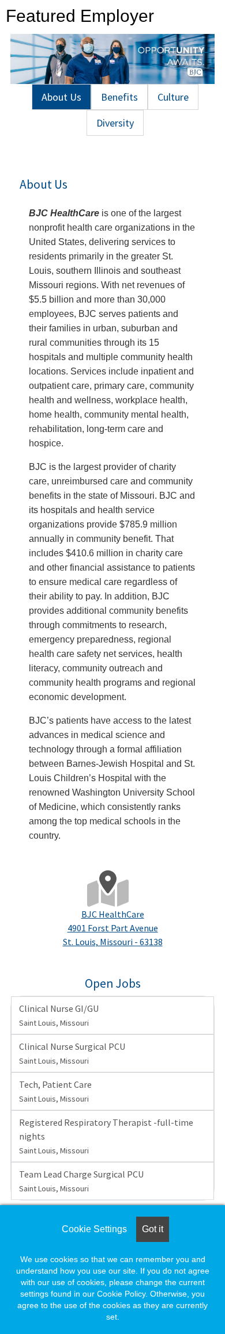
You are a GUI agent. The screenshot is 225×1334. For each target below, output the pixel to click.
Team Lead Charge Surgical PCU (81, 1181)
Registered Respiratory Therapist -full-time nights (106, 1136)
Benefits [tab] (119, 97)
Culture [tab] (173, 97)
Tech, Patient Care (55, 1091)
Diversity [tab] (115, 122)
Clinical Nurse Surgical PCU (72, 1053)
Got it (152, 1229)
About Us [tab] (61, 97)
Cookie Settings (94, 1229)
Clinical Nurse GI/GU (59, 1015)
